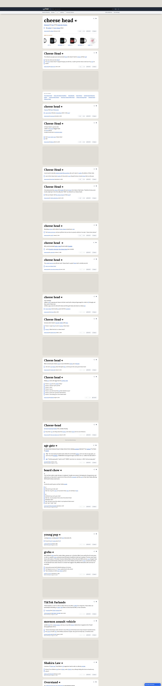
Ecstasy (70, 190)
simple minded (59, 173)
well (86, 57)
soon (89, 559)
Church (48, 631)
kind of (72, 625)
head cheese (79, 95)
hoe (59, 391)
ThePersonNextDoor (54, 198)
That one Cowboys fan (54, 435)
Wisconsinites (66, 173)
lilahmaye (52, 142)
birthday (55, 455)
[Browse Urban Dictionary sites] (46, 9)
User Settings (117, 12)
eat (82, 477)
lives (52, 110)
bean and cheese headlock (60, 95)
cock (73, 229)
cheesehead (59, 113)
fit (88, 302)
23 (59, 541)
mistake (83, 666)
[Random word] (112, 9)
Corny (49, 137)
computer (74, 477)
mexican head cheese (54, 97)
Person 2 (47, 329)
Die (45, 429)
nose (92, 61)
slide (67, 381)
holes (66, 323)
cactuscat (50, 573)
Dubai (63, 669)
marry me (47, 266)
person (46, 110)
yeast (59, 246)
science (56, 190)
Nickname (46, 25)
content (77, 449)
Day (56, 631)
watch (47, 451)
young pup (46, 543)
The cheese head (48, 95)
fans (52, 25)
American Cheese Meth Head (67, 97)
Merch (95, 31)
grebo (45, 573)
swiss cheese (63, 229)
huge (55, 28)
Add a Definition (108, 12)
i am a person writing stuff (55, 269)
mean (48, 61)
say (52, 432)
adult (57, 538)
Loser (54, 137)
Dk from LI (52, 312)
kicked (83, 176)
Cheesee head (91, 97)
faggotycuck (52, 66)
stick (77, 491)
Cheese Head (46, 66)
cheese (51, 266)
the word (51, 128)
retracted (55, 249)
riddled (61, 323)
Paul (54, 326)
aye (51, 384)
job (84, 306)
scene (55, 557)
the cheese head (63, 249)
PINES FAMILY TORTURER (56, 613)
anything (63, 381)
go (58, 309)
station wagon (56, 625)
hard (47, 429)
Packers (49, 232)
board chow (46, 506)
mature (89, 449)
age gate (46, 462)
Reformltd (52, 674)
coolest (48, 263)
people (61, 190)
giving (71, 364)
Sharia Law (52, 666)
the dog (50, 543)
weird (58, 607)
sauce (58, 364)
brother (49, 28)
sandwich (68, 309)
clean (55, 491)
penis (56, 246)
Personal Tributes (70, 12)
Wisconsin (56, 110)
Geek (52, 137)
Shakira (70, 669)
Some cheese (48, 309)
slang (52, 555)
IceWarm (52, 31)
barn (68, 113)
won (54, 232)
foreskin (70, 246)
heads (62, 195)
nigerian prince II (53, 332)
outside (57, 384)
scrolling (75, 606)
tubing (54, 367)
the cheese (58, 195)
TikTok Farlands (47, 613)
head (55, 266)
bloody (61, 571)
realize (80, 173)
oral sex (51, 229)
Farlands (57, 610)
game (77, 454)
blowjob (77, 364)
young (54, 541)
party (69, 195)
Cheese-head (46, 435)
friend (65, 57)
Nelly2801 (52, 397)
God (59, 569)
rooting (59, 176)
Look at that (48, 113)
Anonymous (52, 116)
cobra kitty (52, 252)
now (58, 571)
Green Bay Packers (62, 25)
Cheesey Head (47, 99)
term (49, 625)
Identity (62, 12)
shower (79, 57)
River (64, 367)
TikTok (53, 610)
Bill (46, 459)
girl (49, 302)
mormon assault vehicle (48, 634)
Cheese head (46, 370)
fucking (61, 326)
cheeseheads (71, 95)
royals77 (51, 235)
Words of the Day (46, 12)
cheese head (46, 31)
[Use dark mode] (118, 9)
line (69, 630)
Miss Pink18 (52, 179)
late (63, 538)
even (69, 176)
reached (48, 610)
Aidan (58, 60)
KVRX (55, 634)
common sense (58, 132)
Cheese (58, 28)
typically (57, 323)
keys (68, 491)
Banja (50, 462)
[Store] (116, 9)
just (52, 232)
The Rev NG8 (52, 370)
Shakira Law (46, 674)
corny (47, 130)
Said (61, 607)
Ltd (63, 666)
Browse (52, 12)
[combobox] (83, 9)
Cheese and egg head (81, 97)
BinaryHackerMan (53, 506)
